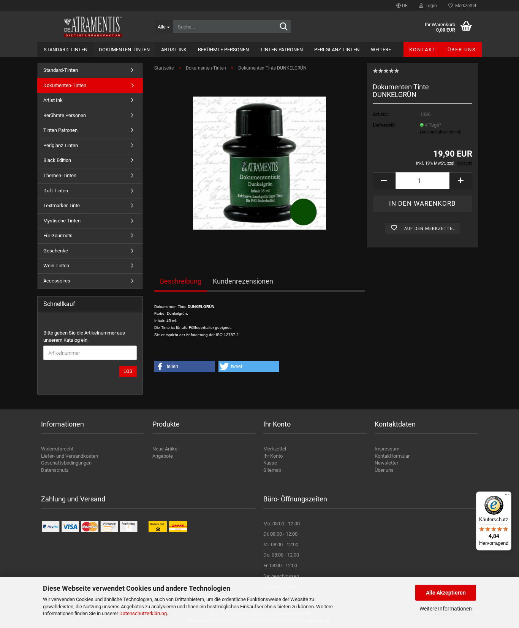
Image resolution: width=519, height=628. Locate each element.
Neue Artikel (165, 449)
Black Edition (57, 160)
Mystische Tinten (62, 221)
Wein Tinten (56, 265)
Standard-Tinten (65, 49)
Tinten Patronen (281, 49)
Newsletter (386, 463)
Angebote (162, 456)
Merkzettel (464, 5)
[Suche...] (284, 27)
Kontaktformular (392, 456)
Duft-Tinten (55, 190)
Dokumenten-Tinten (124, 49)
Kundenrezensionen (243, 281)
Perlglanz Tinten (336, 49)
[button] (402, 5)
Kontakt (422, 49)
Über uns (462, 49)
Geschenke (55, 251)
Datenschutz (54, 470)
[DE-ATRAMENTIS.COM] (93, 26)
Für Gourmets (58, 235)
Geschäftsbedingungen (66, 463)
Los (128, 371)
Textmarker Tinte (61, 205)
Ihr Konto (273, 456)
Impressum (387, 449)
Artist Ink (174, 49)
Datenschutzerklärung (143, 613)
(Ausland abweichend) (441, 132)
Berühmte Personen (223, 49)
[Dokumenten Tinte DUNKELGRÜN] (259, 162)
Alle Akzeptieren (446, 593)
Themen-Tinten (59, 175)
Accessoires (56, 281)
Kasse (270, 463)
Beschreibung (180, 281)
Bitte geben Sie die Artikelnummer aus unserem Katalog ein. (84, 336)
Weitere (381, 49)
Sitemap (272, 470)
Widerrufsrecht (57, 449)
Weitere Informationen (445, 609)
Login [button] (430, 5)
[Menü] (506, 496)
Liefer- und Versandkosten (69, 456)
